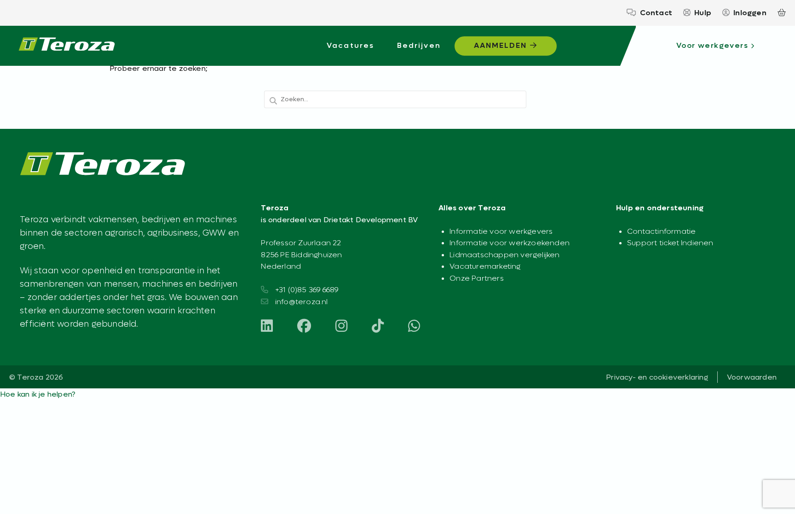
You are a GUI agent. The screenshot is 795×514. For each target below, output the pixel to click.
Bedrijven (419, 45)
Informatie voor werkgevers (501, 231)
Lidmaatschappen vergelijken (504, 255)
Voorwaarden (752, 377)
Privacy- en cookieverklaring (657, 377)
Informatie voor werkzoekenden (509, 243)
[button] (37, 394)
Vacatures (350, 45)
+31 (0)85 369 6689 (307, 290)
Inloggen (749, 12)
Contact (656, 12)
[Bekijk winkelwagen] (782, 13)
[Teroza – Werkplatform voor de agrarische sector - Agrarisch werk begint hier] (66, 46)
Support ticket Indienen (670, 243)
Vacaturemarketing (484, 266)
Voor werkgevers (712, 45)
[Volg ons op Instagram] (341, 327)
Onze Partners (476, 278)
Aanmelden (502, 45)
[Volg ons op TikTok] (378, 327)
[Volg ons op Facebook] (304, 327)
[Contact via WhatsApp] (414, 327)
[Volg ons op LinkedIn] (267, 327)
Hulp (702, 12)
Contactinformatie (661, 231)
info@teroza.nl (301, 301)
